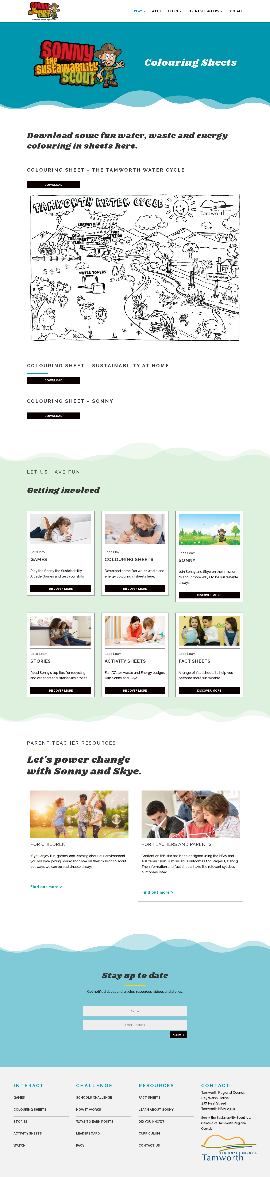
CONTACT (235, 11)
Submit (178, 1035)
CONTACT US (149, 1145)
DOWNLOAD (53, 185)
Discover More (61, 589)
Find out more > (46, 886)
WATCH (157, 11)
